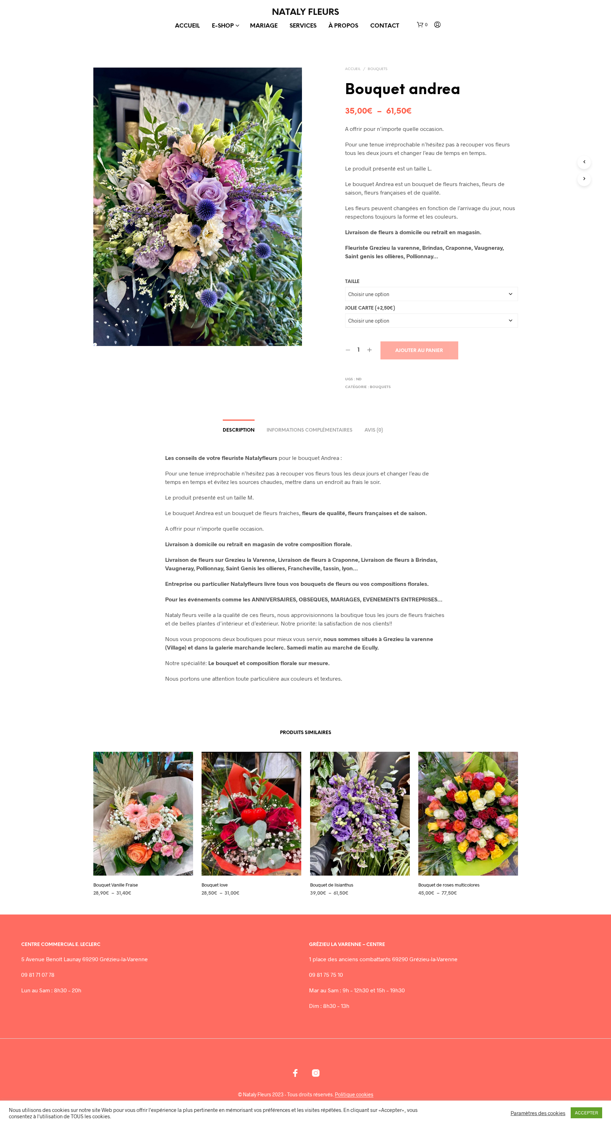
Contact (384, 26)
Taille (352, 281)
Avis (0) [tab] (374, 430)
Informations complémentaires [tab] (310, 430)
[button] (422, 24)
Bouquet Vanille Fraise (115, 884)
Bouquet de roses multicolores (448, 884)
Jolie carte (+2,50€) (370, 308)
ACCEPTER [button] (586, 1112)
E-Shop (223, 26)
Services (303, 26)
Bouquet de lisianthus (331, 884)
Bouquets (377, 69)
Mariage (264, 26)
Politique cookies (354, 1094)
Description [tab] (239, 430)
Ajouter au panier (419, 350)
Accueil (187, 26)
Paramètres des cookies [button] (538, 1113)
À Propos (343, 26)
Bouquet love (215, 884)
